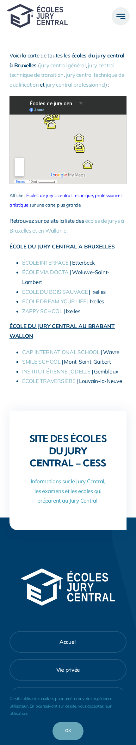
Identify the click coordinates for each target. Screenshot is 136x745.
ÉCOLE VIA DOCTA (45, 272)
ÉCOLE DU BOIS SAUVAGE (55, 291)
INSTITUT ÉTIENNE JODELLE (56, 371)
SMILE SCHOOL (41, 361)
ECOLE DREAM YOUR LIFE (54, 301)
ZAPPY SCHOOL (42, 311)
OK (68, 730)
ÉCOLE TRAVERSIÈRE (49, 381)
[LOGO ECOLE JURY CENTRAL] (37, 6)
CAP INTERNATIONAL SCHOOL (61, 352)
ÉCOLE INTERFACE (45, 262)
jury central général (63, 65)
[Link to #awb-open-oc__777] (121, 16)
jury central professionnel (75, 84)
